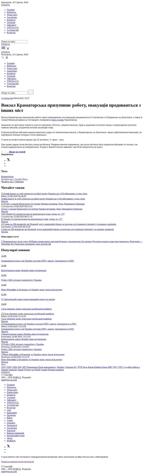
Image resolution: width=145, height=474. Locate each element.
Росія (40, 367)
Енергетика (12, 392)
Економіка (12, 412)
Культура (11, 32)
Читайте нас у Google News (14, 179)
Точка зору (12, 15)
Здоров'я (11, 423)
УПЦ (8, 367)
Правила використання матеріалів (17, 461)
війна (129, 367)
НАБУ (38, 370)
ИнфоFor (11, 440)
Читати (4, 201)
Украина (69, 367)
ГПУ (120, 367)
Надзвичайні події (15, 435)
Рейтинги (11, 12)
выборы (60, 370)
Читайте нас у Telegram (12, 181)
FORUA (17, 377)
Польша (52, 370)
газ (32, 370)
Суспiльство (13, 30)
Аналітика (12, 17)
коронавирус (50, 367)
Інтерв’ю (11, 20)
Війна (9, 418)
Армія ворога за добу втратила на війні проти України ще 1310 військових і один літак (43, 199)
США (14, 367)
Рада (85, 367)
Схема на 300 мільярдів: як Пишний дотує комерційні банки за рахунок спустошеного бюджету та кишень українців (57, 229)
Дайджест (11, 25)
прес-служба (58, 120)
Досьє (9, 438)
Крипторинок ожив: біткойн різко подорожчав (23, 339)
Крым (90, 367)
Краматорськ (7, 176)
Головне (11, 9)
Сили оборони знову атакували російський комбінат (26, 319)
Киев (104, 367)
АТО (3, 367)
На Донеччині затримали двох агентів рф (31, 244)
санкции (13, 370)
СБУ (24, 367)
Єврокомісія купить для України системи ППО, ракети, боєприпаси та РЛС (37, 329)
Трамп (21, 370)
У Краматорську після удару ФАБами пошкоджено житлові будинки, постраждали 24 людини (46, 241)
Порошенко (32, 367)
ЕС (75, 367)
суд (124, 367)
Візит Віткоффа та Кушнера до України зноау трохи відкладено (31, 359)
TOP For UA (13, 27)
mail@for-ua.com (9, 380)
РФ (19, 367)
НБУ (110, 367)
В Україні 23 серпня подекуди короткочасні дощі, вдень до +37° (32, 219)
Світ (9, 410)
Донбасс (61, 367)
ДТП (80, 367)
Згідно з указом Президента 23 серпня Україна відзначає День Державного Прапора (41, 209)
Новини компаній (15, 433)
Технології (12, 425)
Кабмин (98, 367)
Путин (27, 370)
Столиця (11, 22)
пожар (44, 370)
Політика (11, 415)
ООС (115, 367)
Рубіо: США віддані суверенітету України (21, 349)
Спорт (10, 420)
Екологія (11, 430)
